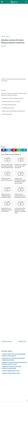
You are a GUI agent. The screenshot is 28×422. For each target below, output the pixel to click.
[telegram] (24, 150)
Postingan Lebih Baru (7, 341)
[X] (27, 401)
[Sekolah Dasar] (14, 2)
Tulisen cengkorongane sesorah (11, 370)
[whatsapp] (19, 150)
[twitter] (8, 150)
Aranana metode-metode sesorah (11, 373)
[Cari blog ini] (26, 2)
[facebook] (3, 150)
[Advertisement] (14, 20)
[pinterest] (14, 150)
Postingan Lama (22, 341)
